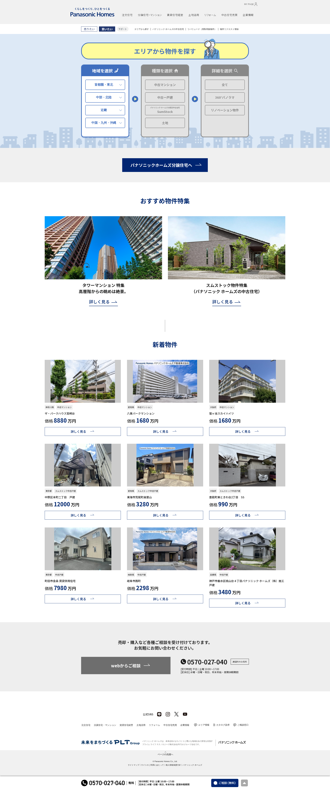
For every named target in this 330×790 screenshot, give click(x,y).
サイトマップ (133, 765)
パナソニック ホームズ (192, 765)
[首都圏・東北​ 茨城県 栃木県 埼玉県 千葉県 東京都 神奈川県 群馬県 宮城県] (105, 85)
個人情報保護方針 (173, 765)
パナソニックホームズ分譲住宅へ (161, 165)
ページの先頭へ (165, 754)
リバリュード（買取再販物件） (202, 29)
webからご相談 (126, 666)
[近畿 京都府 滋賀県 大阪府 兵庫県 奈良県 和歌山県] (105, 110)
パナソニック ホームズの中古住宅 (168, 29)
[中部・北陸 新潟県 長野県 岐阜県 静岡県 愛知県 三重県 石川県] (105, 97)
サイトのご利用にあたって (152, 765)
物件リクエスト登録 (229, 29)
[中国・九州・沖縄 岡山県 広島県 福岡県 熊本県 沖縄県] (105, 123)
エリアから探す (141, 29)
